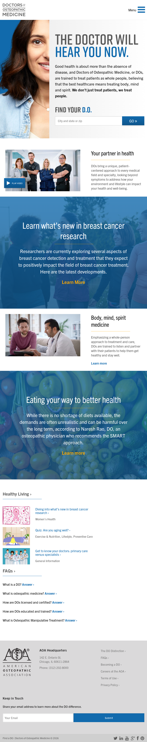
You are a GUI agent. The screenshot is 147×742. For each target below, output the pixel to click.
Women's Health (45, 519)
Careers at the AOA (112, 671)
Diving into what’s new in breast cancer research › (61, 511)
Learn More (73, 282)
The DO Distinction (112, 651)
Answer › (28, 584)
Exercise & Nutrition (47, 536)
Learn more (99, 363)
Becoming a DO (110, 664)
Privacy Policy (109, 685)
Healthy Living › (17, 493)
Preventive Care (83, 536)
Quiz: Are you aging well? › (52, 530)
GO (132, 121)
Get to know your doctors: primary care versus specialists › (61, 552)
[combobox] (88, 120)
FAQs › (9, 570)
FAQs (104, 657)
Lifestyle (67, 536)
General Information (47, 561)
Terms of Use (109, 678)
